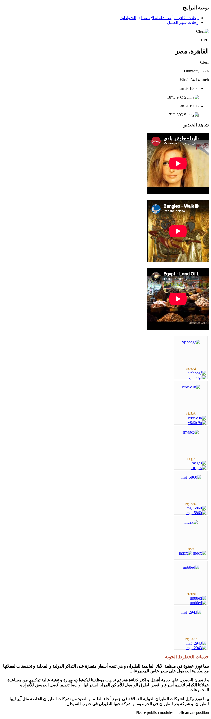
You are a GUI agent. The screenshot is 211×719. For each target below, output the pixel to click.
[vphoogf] (191, 342)
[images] (191, 432)
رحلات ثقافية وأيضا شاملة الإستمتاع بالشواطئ (159, 17)
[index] (191, 522)
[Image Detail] (197, 373)
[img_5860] (191, 477)
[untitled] (191, 567)
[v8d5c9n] (191, 387)
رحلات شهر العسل (183, 22)
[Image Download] (197, 377)
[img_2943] (191, 612)
